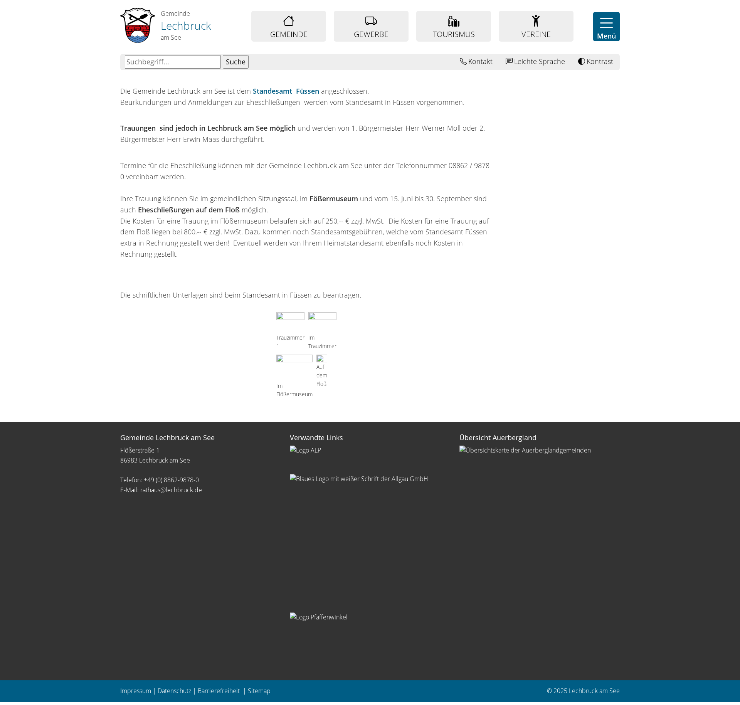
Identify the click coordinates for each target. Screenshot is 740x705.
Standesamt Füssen (286, 91)
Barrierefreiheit (219, 690)
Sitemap (259, 690)
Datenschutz (174, 690)
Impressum (135, 690)
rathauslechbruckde (171, 490)
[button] (606, 26)
